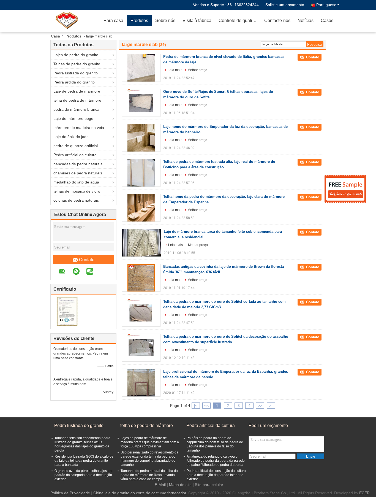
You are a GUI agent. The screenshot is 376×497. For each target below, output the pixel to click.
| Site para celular (208, 484)
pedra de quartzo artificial (75, 146)
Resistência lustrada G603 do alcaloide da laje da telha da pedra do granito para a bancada (84, 461)
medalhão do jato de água (76, 182)
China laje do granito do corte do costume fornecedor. (140, 493)
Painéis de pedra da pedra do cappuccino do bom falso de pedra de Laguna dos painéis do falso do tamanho (215, 444)
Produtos (139, 20)
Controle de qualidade (240, 20)
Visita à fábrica (196, 20)
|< (195, 405)
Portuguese (326, 4)
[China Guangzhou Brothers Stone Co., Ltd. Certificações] (67, 311)
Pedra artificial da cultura (75, 155)
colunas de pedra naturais (76, 200)
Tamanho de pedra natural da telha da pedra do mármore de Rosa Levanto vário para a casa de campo (149, 475)
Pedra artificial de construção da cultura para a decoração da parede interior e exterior (216, 475)
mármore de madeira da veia (78, 127)
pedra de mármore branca (76, 109)
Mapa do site (180, 484)
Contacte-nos (277, 20)
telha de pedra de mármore (77, 100)
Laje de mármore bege (73, 118)
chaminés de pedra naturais (77, 173)
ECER (364, 493)
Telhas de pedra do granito (76, 64)
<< (206, 405)
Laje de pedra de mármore (76, 91)
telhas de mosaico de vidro (76, 191)
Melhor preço (197, 70)
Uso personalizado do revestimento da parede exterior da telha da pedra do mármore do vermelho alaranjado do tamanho (149, 458)
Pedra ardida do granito (74, 82)
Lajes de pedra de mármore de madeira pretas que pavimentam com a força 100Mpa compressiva (150, 442)
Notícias (306, 20)
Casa (55, 36)
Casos (327, 20)
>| (271, 405)
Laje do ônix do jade (71, 136)
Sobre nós (165, 20)
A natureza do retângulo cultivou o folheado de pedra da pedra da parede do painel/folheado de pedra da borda (216, 461)
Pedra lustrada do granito (75, 73)
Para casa (113, 20)
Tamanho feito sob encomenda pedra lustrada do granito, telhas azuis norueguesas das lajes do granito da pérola (82, 444)
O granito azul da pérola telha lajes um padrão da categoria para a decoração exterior (83, 475)
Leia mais (175, 70)
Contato (86, 259)
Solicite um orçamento (284, 4)
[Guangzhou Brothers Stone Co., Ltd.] (68, 21)
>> (260, 405)
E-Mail (160, 484)
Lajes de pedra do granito (75, 55)
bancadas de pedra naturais (77, 164)
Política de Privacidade (70, 493)
